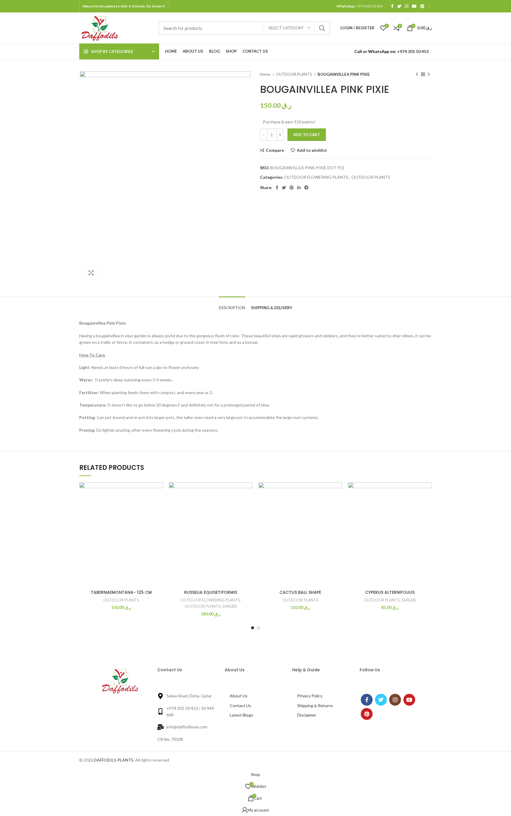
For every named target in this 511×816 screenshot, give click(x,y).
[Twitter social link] (399, 6)
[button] (158, 505)
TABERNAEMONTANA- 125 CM (121, 592)
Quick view (129, 518)
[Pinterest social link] (422, 6)
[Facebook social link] (392, 6)
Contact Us (240, 705)
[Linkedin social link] (299, 187)
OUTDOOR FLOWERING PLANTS (316, 177)
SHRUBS (229, 606)
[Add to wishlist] (129, 492)
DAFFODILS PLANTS (113, 759)
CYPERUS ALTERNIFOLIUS (390, 592)
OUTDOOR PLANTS (294, 74)
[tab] (232, 303)
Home (265, 74)
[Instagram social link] (406, 6)
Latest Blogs (241, 714)
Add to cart (306, 134)
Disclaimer (306, 714)
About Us (239, 695)
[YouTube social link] (414, 6)
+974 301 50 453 (369, 6)
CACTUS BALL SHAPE (300, 592)
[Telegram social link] (306, 187)
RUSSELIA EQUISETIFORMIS (210, 592)
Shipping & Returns (315, 705)
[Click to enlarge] (91, 272)
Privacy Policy (309, 695)
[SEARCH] (322, 28)
